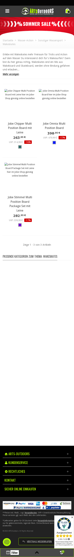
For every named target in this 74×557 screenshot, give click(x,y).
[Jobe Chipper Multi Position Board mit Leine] (19, 104)
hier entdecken (36, 296)
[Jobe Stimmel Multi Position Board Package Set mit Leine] (19, 178)
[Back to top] (37, 553)
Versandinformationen (47, 521)
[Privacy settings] (7, 542)
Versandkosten (31, 513)
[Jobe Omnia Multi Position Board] (54, 104)
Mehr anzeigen (11, 74)
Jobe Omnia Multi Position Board (54, 126)
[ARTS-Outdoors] (37, 11)
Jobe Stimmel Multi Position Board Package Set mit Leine (20, 204)
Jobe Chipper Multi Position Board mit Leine (20, 128)
